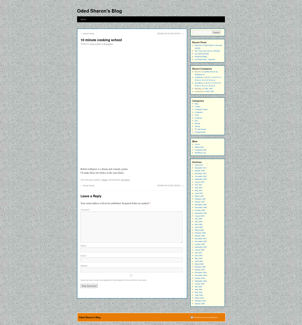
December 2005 (201, 238)
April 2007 (199, 193)
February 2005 (200, 266)
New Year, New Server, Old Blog (207, 51)
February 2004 (200, 300)
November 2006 (201, 207)
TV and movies (200, 129)
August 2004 (199, 283)
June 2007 (198, 187)
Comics (197, 106)
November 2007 (201, 176)
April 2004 (199, 295)
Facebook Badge (201, 56)
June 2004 (198, 289)
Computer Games (201, 109)
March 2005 (199, 264)
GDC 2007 (208, 88)
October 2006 (200, 210)
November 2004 (201, 275)
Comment (85, 209)
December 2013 (201, 167)
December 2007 (201, 173)
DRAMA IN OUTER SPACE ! (170, 33)
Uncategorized (200, 132)
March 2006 (199, 230)
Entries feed (199, 147)
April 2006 (199, 227)
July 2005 (198, 252)
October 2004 (200, 278)
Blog (196, 103)
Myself (197, 123)
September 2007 (201, 179)
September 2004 (201, 281)
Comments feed (200, 150)
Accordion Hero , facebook (205, 59)
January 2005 (200, 269)
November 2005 (201, 241)
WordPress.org (200, 152)
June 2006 (198, 221)
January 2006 (200, 235)
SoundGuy (108, 43)
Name (84, 245)
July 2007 (198, 184)
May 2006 (198, 224)
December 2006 (201, 204)
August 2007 (199, 182)
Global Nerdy (87, 33)
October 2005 (200, 244)
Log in (197, 144)
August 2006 (199, 216)
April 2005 (199, 261)
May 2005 (198, 258)
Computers (199, 112)
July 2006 (198, 218)
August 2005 (199, 249)
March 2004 (199, 298)
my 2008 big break (202, 53)
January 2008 (200, 170)
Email (84, 255)
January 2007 (200, 201)
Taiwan (105, 179)
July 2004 (198, 286)
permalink (125, 179)
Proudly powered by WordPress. (206, 317)
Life (196, 120)
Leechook (198, 117)
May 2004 (198, 292)
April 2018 (199, 165)
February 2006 (200, 232)
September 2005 (201, 247)
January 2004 (200, 303)
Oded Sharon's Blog (99, 10)
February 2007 (200, 199)
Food (197, 115)
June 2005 (198, 255)
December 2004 (201, 272)
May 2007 (198, 190)
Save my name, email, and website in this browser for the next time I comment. (114, 280)
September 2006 (201, 213)
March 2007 (199, 196)
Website (84, 265)
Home (83, 19)
